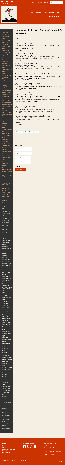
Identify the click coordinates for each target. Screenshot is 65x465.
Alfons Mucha (6, 157)
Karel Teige (5, 161)
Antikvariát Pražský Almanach (20, 460)
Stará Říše (4, 376)
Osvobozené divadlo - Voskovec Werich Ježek (7, 354)
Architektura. (5, 81)
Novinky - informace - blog (8, 449)
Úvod (31, 12)
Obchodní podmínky (55, 16)
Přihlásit (46, 2)
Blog (45, 12)
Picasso (4, 181)
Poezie (4, 73)
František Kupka (6, 278)
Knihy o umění (6, 46)
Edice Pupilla (5, 261)
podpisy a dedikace (7, 359)
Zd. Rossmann (6, 390)
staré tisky (4, 378)
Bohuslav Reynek (6, 151)
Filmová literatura (6, 267)
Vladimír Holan (6, 145)
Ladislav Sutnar (6, 331)
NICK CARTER (6, 343)
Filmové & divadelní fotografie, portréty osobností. (7, 90)
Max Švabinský (6, 143)
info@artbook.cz (48, 445)
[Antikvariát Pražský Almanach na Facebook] (24, 447)
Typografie (5, 382)
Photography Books (7, 357)
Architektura (5, 242)
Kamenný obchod (54, 12)
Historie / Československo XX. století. (6, 294)
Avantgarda (5, 44)
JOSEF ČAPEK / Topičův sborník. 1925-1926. (6, 213)
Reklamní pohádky (7, 367)
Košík (40, 2)
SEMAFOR (5, 374)
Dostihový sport (6, 259)
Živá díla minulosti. (7, 129)
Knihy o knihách (6, 322)
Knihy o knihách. (6, 192)
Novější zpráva (57, 138)
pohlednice (5, 361)
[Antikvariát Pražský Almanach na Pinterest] (28, 447)
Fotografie (5, 83)
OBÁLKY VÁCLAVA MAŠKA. (5, 231)
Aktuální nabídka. (6, 32)
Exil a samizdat (6, 265)
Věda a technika (6, 388)
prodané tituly (5, 196)
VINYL (4, 384)
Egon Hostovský (6, 263)
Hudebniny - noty (6, 297)
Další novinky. (6, 34)
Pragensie (4, 363)
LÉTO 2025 (5, 337)
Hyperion (4, 299)
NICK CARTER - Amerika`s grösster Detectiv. (7, 114)
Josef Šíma (5, 305)
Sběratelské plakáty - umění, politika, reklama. (7, 106)
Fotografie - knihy (6, 94)
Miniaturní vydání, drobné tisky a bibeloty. (7, 77)
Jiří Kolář (4, 301)
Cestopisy (4, 250)
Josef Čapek (5, 141)
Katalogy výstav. (6, 315)
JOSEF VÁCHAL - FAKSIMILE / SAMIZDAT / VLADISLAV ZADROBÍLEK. (7, 222)
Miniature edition (6, 339)
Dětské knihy (5, 110)
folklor (4, 269)
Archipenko (5, 179)
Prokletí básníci (6, 365)
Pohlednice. (5, 194)
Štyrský (4, 396)
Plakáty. (4, 98)
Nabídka (38, 12)
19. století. (5, 238)
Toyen (4, 159)
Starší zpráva (19, 138)
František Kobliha (6, 276)
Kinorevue (5, 320)
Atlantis (4, 244)
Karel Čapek (5, 139)
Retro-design (5, 372)
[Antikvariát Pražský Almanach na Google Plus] (31, 447)
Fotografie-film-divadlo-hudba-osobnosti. (6, 272)
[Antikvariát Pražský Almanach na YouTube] (35, 447)
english (34, 2)
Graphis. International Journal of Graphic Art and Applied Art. (7, 52)
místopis (4, 341)
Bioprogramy (5, 96)
